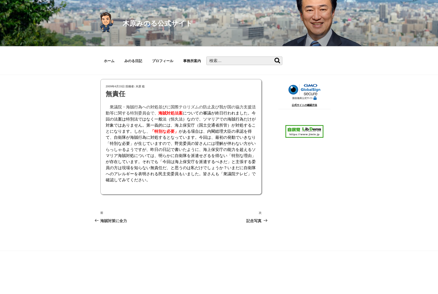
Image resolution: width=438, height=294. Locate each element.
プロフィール (162, 61)
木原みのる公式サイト (158, 23)
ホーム (109, 61)
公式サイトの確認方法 (304, 105)
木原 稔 (140, 86)
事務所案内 (192, 61)
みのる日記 (133, 61)
